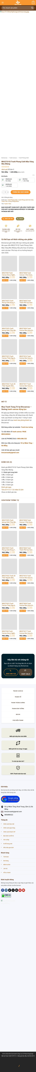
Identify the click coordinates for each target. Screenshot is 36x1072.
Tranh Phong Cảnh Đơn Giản (25, 200)
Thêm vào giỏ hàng (21, 192)
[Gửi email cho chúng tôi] (16, 890)
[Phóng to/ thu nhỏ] (2, 1060)
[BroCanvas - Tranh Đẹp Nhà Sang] (18, 2)
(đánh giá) (4, 169)
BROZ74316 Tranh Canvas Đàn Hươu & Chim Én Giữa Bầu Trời (25, 357)
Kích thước (4, 176)
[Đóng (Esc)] (19, 1060)
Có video (15, 490)
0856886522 (8, 815)
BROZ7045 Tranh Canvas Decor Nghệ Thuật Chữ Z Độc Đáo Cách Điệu (9, 274)
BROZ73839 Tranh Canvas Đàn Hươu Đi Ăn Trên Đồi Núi (26, 329)
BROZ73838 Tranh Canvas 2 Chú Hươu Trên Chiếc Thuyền (25, 274)
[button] (2, 2)
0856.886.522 (22, 439)
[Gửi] (32, 8)
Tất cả (3, 490)
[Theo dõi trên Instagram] (6, 890)
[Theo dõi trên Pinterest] (20, 890)
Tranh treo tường (27, 427)
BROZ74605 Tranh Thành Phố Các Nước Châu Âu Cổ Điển (26, 302)
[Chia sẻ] (13, 1060)
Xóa (33, 175)
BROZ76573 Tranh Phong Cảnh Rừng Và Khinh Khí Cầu (9, 302)
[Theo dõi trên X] (13, 890)
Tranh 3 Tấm (7, 203)
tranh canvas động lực (17, 409)
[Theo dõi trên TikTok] (9, 890)
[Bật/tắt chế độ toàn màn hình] (7, 1060)
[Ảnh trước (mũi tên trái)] (2, 1069)
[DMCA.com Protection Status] (6, 895)
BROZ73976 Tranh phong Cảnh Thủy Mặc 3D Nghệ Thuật (9, 329)
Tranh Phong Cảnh (24, 158)
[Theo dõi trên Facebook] (2, 890)
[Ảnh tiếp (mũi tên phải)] (7, 1069)
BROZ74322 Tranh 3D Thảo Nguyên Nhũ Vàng (8, 385)
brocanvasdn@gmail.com (10, 452)
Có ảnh (21, 490)
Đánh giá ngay (6, 487)
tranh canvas (17, 432)
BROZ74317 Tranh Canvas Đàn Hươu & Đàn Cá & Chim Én (25, 385)
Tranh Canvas (13, 158)
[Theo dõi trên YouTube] (23, 890)
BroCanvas (4, 158)
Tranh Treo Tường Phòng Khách (10, 201)
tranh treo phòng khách (21, 420)
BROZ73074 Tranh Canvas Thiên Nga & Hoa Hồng (8, 357)
